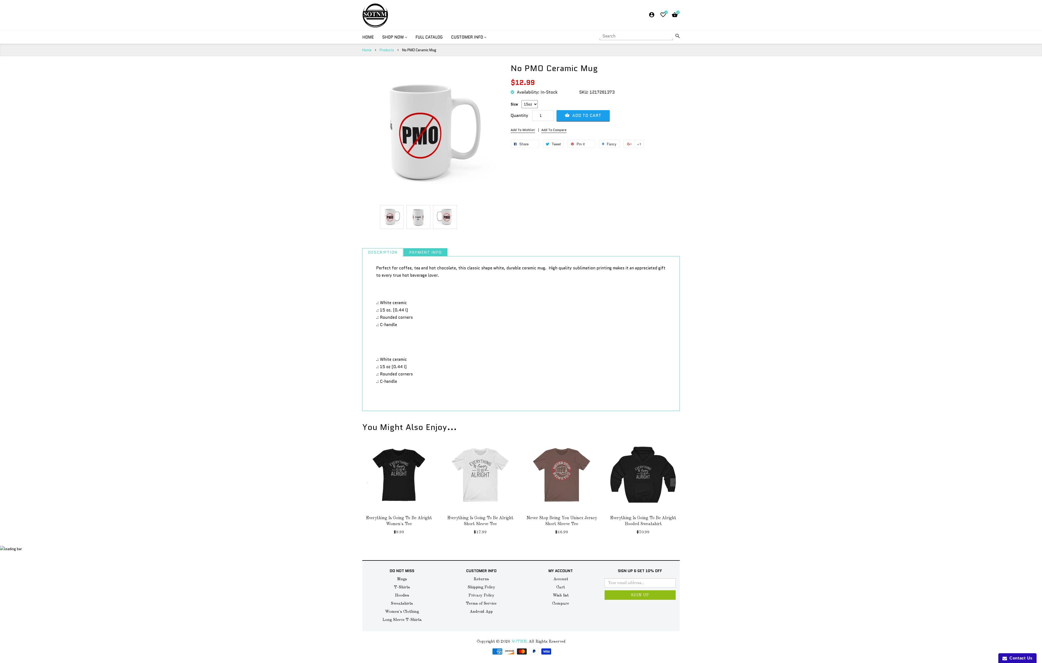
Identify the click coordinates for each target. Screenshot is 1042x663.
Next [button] (674, 482)
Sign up (640, 595)
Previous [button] (368, 482)
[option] (392, 217)
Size (514, 104)
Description (383, 252)
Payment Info (425, 252)
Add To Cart (586, 116)
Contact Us (1020, 658)
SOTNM (519, 642)
